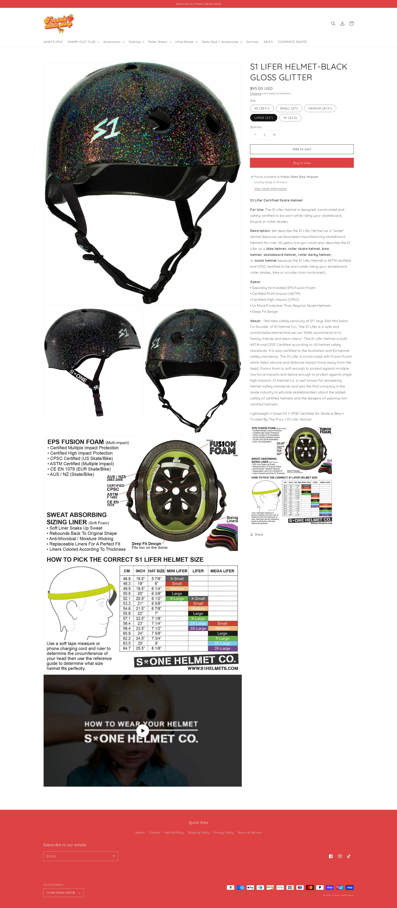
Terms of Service (250, 832)
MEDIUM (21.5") (320, 108)
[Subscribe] (113, 856)
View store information (270, 188)
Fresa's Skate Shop (343, 895)
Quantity (255, 126)
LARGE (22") (264, 117)
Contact (154, 832)
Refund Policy (174, 832)
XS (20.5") (262, 108)
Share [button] (259, 534)
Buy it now (302, 163)
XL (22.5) (290, 117)
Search (140, 832)
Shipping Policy (199, 832)
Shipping (255, 93)
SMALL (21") (289, 108)
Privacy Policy (223, 832)
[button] (333, 23)
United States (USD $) (61, 892)
